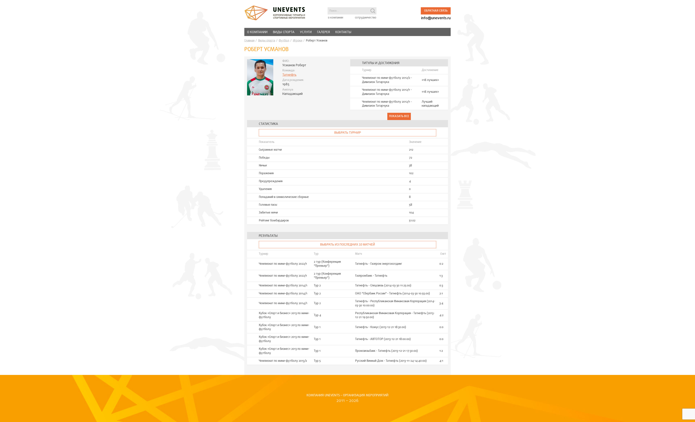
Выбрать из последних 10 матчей (347, 244)
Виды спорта (283, 32)
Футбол (284, 41)
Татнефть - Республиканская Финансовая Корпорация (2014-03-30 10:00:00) (395, 303)
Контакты (343, 32)
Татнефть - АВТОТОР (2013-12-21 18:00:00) (383, 339)
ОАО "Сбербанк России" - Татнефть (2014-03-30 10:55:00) (392, 294)
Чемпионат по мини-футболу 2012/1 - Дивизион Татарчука (387, 92)
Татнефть (289, 75)
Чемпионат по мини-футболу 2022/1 (283, 264)
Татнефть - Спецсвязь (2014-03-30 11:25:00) (383, 286)
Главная (249, 41)
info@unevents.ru (436, 18)
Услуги (306, 32)
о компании (335, 18)
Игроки (297, 41)
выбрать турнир (347, 132)
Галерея (323, 32)
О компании (257, 32)
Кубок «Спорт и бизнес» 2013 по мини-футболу (284, 315)
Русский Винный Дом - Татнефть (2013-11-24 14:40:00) (391, 361)
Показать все (399, 116)
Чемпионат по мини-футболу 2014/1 (283, 286)
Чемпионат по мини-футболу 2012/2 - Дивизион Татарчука (387, 80)
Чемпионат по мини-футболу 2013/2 (283, 361)
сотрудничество (365, 18)
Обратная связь (436, 11)
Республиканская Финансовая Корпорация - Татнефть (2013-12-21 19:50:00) (395, 315)
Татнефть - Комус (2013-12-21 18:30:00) (380, 327)
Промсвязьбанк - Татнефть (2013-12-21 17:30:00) (386, 351)
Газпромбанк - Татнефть (371, 276)
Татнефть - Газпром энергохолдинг (378, 264)
